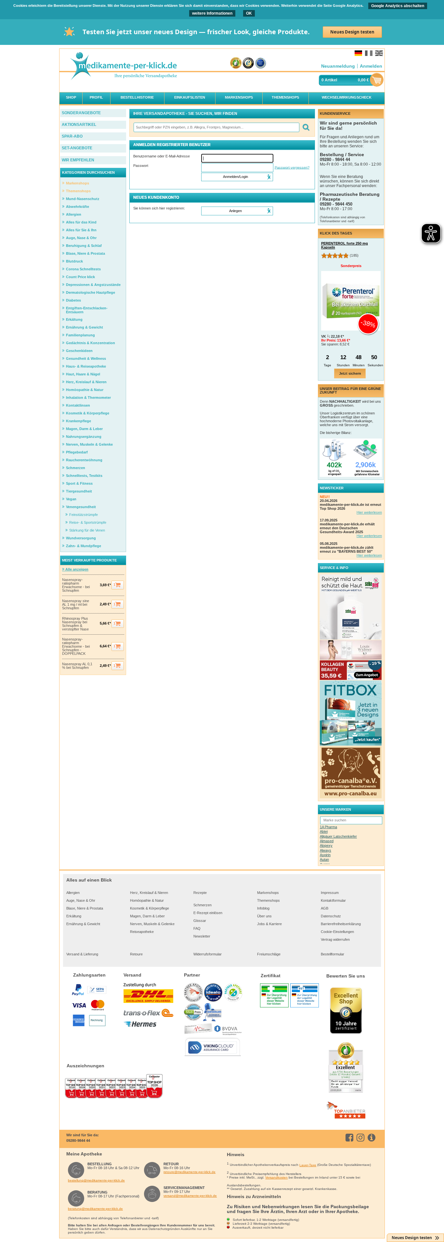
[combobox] (216, 127)
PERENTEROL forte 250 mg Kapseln (344, 245)
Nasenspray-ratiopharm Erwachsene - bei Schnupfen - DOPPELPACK (76, 646)
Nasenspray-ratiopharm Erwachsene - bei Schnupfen (76, 585)
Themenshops (268, 900)
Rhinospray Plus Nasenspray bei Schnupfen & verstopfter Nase (75, 624)
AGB (324, 908)
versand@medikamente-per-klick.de (190, 1195)
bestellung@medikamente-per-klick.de (96, 1180)
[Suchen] (306, 127)
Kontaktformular (333, 900)
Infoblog (263, 908)
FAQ (197, 928)
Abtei (324, 831)
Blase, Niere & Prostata (84, 908)
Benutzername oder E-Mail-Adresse (161, 156)
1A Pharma (328, 827)
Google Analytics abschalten (397, 6)
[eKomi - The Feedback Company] (236, 63)
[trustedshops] (248, 63)
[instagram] (362, 1137)
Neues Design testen (352, 32)
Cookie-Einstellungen (337, 932)
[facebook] (351, 1137)
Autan (324, 859)
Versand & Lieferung (82, 954)
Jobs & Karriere (269, 924)
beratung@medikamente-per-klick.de (95, 1208)
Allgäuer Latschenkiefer (338, 836)
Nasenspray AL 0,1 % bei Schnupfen (77, 665)
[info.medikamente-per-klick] (373, 1137)
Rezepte (200, 893)
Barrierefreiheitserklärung (341, 924)
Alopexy (326, 845)
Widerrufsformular (207, 954)
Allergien (73, 893)
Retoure (136, 954)
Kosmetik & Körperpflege (149, 908)
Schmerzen (202, 905)
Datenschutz (331, 916)
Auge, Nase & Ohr (80, 900)
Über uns (264, 916)
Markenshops (268, 893)
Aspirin (325, 855)
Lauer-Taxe (307, 1165)
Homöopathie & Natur (147, 900)
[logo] (123, 66)
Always (325, 850)
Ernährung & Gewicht (83, 924)
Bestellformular (332, 954)
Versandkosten (276, 1177)
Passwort (140, 166)
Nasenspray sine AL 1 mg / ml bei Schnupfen (75, 604)
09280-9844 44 (78, 1140)
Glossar (199, 921)
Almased (326, 841)
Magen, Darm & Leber (147, 916)
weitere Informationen (212, 13)
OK (249, 13)
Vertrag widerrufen (335, 939)
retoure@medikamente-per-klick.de (189, 1172)
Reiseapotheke (142, 932)
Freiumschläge (269, 954)
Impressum (330, 893)
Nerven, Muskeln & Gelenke (152, 924)
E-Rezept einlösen (207, 913)
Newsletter (201, 936)
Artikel (331, 80)
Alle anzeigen (76, 569)
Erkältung (73, 916)
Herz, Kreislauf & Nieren (149, 893)
